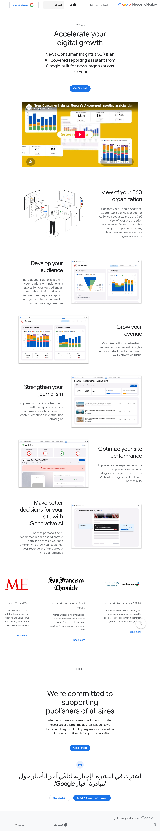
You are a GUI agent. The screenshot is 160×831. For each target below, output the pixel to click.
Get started (80, 747)
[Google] (147, 818)
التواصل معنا (59, 797)
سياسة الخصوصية (130, 818)
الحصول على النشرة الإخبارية (92, 797)
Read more (135, 632)
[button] (53, 5)
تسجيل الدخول (20, 5)
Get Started (80, 88)
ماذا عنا (94, 5)
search (71, 5)
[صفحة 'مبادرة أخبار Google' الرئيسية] (137, 5)
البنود (116, 818)
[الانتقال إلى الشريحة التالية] (141, 624)
